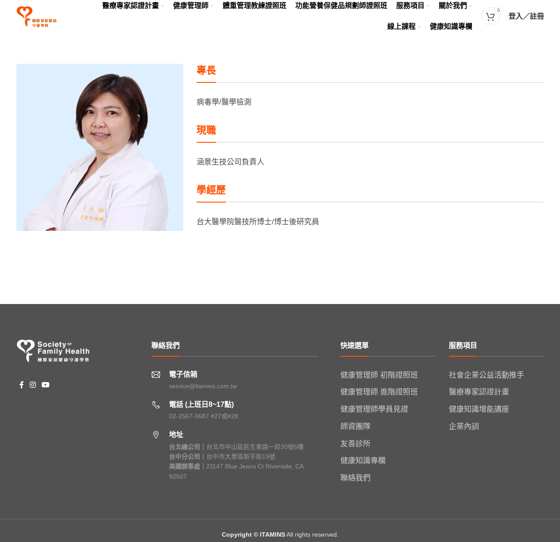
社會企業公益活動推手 (486, 375)
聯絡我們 (355, 478)
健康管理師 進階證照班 (379, 392)
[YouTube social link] (46, 385)
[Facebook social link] (21, 385)
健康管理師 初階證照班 (379, 375)
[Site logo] (36, 16)
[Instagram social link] (33, 385)
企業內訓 (464, 426)
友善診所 (355, 444)
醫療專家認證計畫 (479, 392)
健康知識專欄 (363, 460)
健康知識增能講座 (479, 409)
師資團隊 (355, 426)
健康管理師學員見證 (374, 409)
